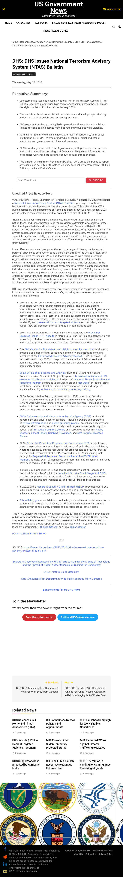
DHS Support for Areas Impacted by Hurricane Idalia (26, 765)
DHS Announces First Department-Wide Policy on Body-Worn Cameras (61, 578)
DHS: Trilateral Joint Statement (61, 571)
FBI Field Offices (48, 526)
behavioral (81, 376)
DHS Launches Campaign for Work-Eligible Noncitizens (95, 724)
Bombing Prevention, (60, 432)
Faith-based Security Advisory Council (60, 355)
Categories (23, 22)
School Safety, (39, 432)
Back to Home (51, 589)
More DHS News (70, 589)
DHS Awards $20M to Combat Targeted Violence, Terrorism (25, 744)
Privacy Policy (105, 854)
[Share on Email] (5, 871)
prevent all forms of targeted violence (58, 322)
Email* (20, 175)
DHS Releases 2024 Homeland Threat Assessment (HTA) (24, 724)
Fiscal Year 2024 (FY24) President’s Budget (79, 22)
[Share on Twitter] (5, 841)
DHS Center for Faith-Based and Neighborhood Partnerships (58, 349)
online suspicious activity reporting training (65, 389)
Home (8, 22)
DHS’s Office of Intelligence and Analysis (43, 372)
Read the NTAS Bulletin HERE (28, 533)
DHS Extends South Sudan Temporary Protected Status (57, 744)
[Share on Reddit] (5, 856)
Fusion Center (78, 526)
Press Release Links (55, 30)
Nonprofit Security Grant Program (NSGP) (61, 486)
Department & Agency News (35, 42)
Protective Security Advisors (49, 429)
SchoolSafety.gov (29, 500)
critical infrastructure (34, 422)
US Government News (58, 7)
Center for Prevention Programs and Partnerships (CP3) (58, 443)
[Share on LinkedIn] (5, 864)
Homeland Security (62, 42)
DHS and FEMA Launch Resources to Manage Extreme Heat (60, 765)
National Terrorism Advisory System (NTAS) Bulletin (43, 203)
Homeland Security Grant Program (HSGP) (81, 473)
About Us (78, 854)
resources (83, 382)
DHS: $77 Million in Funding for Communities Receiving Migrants (95, 765)
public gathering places (65, 422)
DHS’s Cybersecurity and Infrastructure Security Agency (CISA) (55, 416)
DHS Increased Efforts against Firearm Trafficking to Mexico (93, 744)
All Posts (41, 22)
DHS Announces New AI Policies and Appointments (60, 724)
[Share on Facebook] (5, 849)
